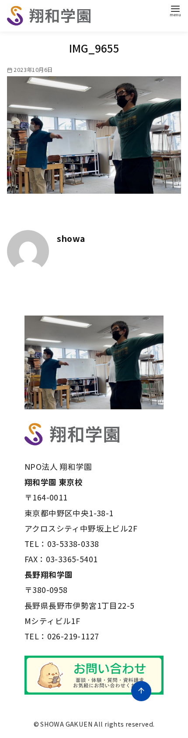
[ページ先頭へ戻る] (141, 691)
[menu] (175, 10)
